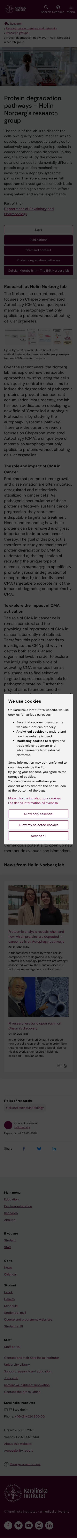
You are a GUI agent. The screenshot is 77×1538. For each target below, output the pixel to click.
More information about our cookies (34, 798)
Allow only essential (38, 814)
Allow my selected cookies (38, 825)
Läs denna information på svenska (33, 803)
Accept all (38, 836)
